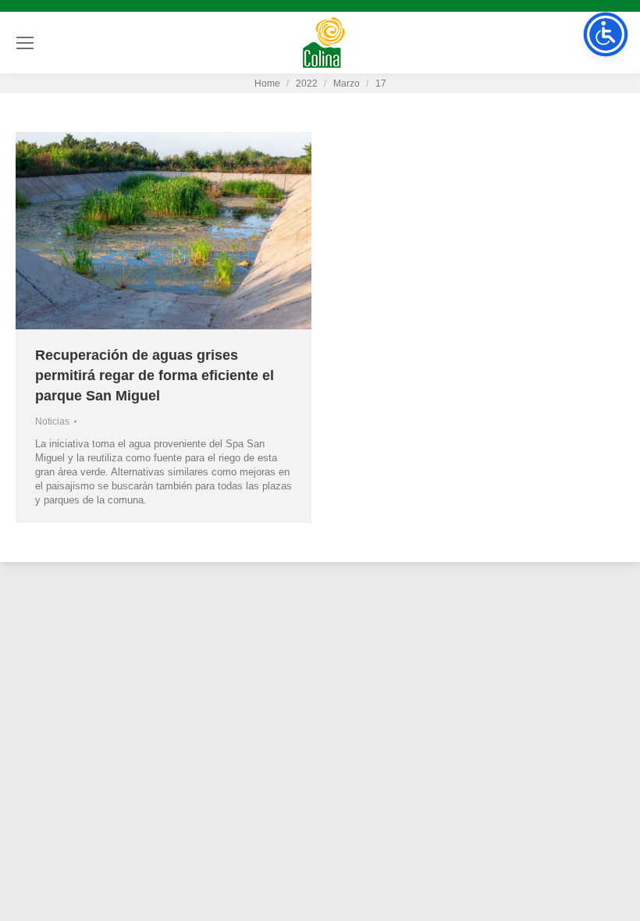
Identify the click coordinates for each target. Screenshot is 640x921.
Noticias (52, 421)
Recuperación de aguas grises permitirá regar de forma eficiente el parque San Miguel (154, 375)
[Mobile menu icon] (25, 43)
